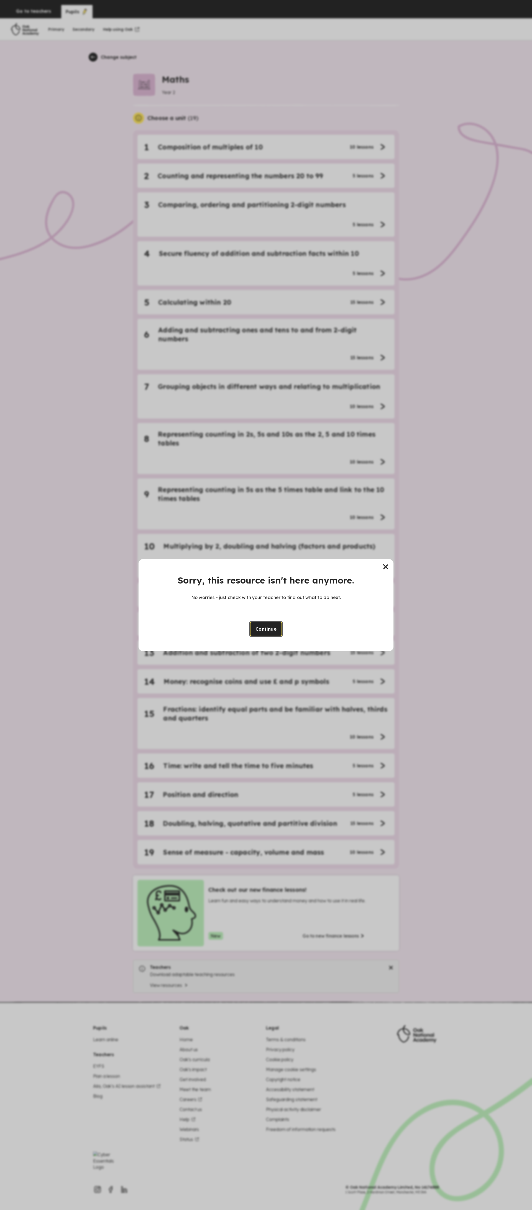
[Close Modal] (385, 566)
